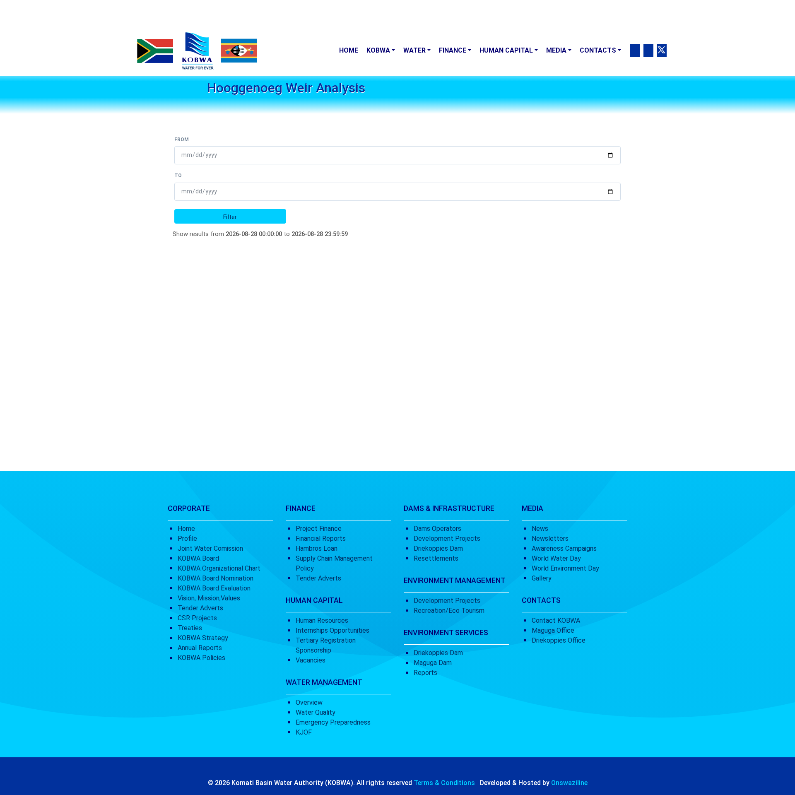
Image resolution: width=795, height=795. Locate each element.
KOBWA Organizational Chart (219, 568)
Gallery (542, 578)
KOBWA (378, 50)
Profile (187, 538)
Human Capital (506, 50)
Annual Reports (200, 648)
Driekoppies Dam (438, 548)
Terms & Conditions (444, 783)
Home (348, 50)
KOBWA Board (198, 558)
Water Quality (315, 712)
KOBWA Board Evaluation (214, 588)
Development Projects (447, 538)
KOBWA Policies (201, 658)
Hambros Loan (316, 548)
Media (556, 50)
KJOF (304, 732)
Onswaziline (569, 783)
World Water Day (556, 558)
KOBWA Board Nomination (215, 578)
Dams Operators (437, 528)
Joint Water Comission (210, 548)
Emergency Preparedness (333, 722)
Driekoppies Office (558, 640)
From (181, 139)
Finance (452, 50)
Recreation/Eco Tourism (449, 610)
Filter (230, 217)
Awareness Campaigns (564, 548)
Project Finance (319, 528)
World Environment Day (565, 568)
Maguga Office (553, 630)
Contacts (598, 50)
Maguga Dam (433, 663)
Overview (309, 702)
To (178, 175)
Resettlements (436, 558)
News (540, 528)
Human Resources (322, 620)
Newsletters (550, 538)
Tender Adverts (200, 608)
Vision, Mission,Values (209, 598)
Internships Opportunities (332, 630)
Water (414, 50)
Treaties (190, 628)
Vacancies (310, 660)
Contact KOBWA (556, 620)
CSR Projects (197, 618)
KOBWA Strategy (203, 638)
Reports (425, 673)
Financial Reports (321, 538)
